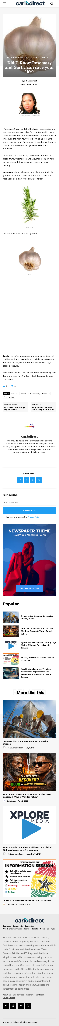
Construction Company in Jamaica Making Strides (37, 617)
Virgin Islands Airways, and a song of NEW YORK (43, 408)
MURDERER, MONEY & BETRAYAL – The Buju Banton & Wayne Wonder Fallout (38, 631)
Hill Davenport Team (15, 748)
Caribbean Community (30, 394)
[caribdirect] (29, 425)
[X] (26, 480)
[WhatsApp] (39, 480)
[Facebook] (20, 480)
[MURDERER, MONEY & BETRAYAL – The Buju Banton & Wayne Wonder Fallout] (11, 631)
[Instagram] (13, 1006)
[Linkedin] (21, 1006)
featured (46, 394)
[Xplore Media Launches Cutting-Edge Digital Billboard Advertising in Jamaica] (11, 645)
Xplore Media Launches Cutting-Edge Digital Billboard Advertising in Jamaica (38, 645)
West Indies (9, 397)
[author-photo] (4, 747)
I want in (28, 510)
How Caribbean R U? (19, 57)
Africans (15, 394)
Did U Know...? (43, 57)
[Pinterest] (32, 480)
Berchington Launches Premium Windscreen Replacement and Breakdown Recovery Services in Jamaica (36, 673)
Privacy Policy (34, 517)
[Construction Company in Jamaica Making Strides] (11, 617)
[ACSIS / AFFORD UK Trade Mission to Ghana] (11, 659)
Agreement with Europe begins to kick (14, 408)
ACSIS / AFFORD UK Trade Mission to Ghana (27, 900)
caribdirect (31, 81)
